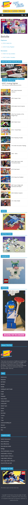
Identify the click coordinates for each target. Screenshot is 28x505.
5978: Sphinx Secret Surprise (18, 106)
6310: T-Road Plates (16, 130)
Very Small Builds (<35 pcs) (7, 451)
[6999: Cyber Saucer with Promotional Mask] (6, 160)
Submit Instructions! (5, 439)
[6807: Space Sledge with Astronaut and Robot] (6, 184)
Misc (2, 430)
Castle (2, 391)
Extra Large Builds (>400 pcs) (8, 460)
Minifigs (3, 448)
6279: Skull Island (15, 169)
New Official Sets (5, 444)
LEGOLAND (3, 403)
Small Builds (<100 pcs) (6, 453)
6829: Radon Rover (15, 122)
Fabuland (3, 396)
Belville (2, 386)
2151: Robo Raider (15, 201)
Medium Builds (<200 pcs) (7, 456)
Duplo (2, 394)
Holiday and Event (5, 401)
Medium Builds (14, 79)
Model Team (4, 406)
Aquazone (3, 379)
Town (2, 420)
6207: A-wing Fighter (10, 83)
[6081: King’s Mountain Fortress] (6, 89)
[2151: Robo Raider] (6, 200)
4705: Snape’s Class (16, 98)
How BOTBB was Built (6, 463)
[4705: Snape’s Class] (6, 97)
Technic (3, 415)
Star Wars (5, 80)
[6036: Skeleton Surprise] (6, 192)
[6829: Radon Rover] (6, 121)
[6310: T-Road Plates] (6, 129)
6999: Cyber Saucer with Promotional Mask (17, 162)
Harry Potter (4, 398)
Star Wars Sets (11, 80)
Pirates (2, 408)
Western (3, 425)
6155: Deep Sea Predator (17, 177)
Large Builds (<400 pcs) (6, 458)
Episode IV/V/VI (6, 79)
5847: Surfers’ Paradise (9, 57)
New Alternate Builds (6, 446)
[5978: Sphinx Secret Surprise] (6, 105)
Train (2, 418)
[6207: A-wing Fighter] (14, 65)
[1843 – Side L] (6, 153)
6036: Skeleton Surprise (17, 193)
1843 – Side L (14, 153)
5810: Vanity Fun (7, 43)
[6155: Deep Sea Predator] (6, 176)
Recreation (4, 51)
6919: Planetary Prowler (17, 137)
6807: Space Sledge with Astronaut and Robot (17, 185)
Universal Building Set (6, 422)
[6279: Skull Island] (6, 168)
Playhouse (4, 40)
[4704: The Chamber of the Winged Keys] (6, 113)
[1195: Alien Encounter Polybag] (6, 145)
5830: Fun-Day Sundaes (9, 53)
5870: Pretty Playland (8, 47)
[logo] (6, 348)
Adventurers (4, 377)
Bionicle (3, 384)
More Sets (3, 427)
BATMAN (3, 382)
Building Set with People (6, 389)
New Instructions (5, 441)
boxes (22, 362)
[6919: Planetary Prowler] (6, 137)
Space (2, 410)
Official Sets (21, 79)
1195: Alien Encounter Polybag (18, 145)
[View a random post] (25, 15)
